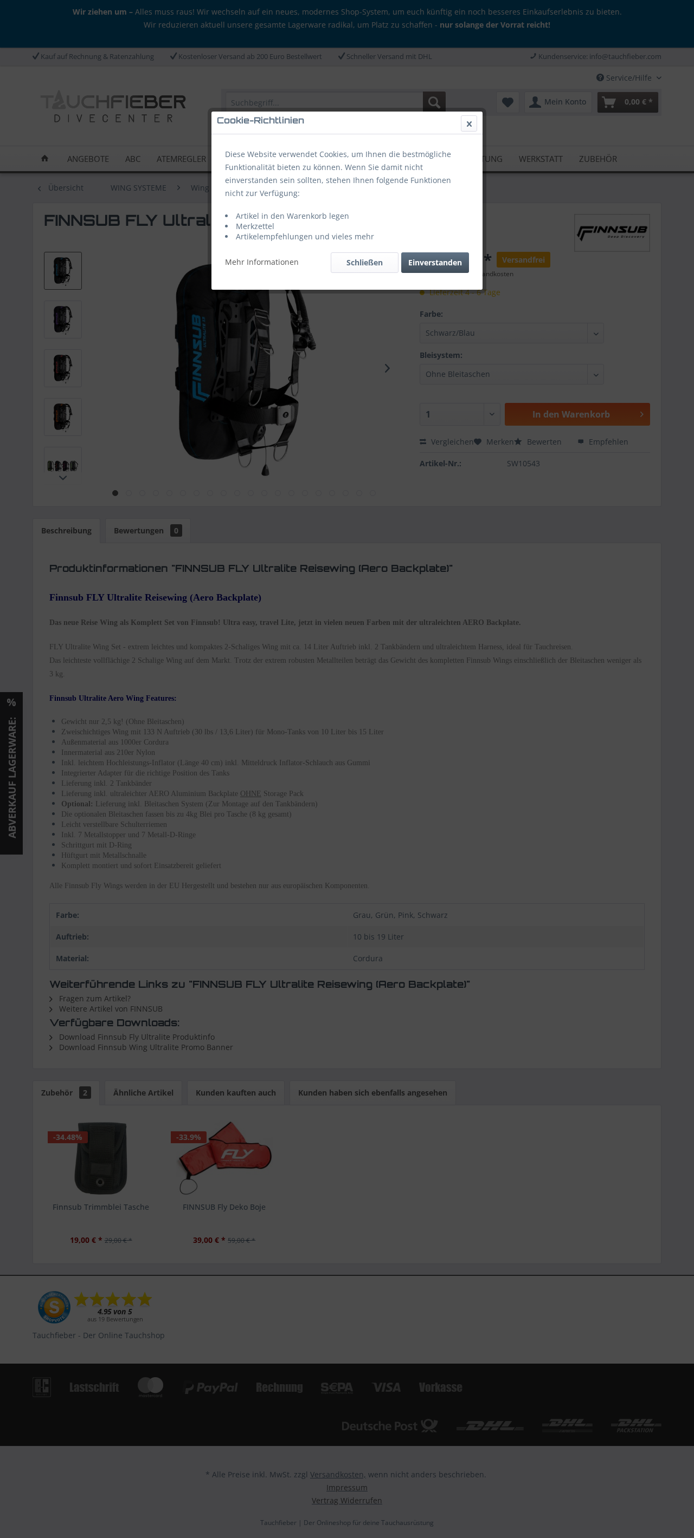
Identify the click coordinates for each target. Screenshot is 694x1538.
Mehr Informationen (262, 262)
